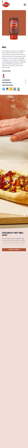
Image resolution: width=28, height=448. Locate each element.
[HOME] (6, 4)
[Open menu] (25, 5)
